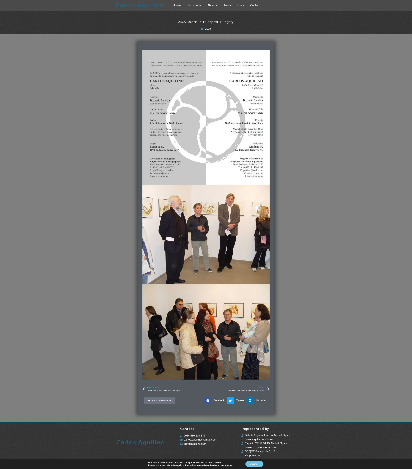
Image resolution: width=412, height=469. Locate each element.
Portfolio (193, 5)
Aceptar (254, 463)
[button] (215, 400)
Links (240, 5)
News (227, 5)
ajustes (228, 465)
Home (177, 5)
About (210, 5)
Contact (255, 5)
